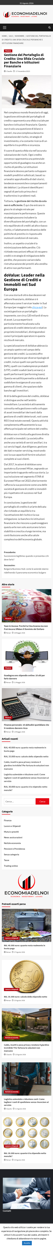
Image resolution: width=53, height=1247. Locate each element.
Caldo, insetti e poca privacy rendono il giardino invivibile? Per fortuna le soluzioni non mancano (26, 765)
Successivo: (26, 569)
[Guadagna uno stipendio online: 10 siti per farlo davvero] (26, 655)
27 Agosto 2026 (19, 952)
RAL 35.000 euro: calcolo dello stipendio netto (26, 756)
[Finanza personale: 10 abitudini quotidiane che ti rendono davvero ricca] (26, 704)
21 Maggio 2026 (19, 682)
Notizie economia (12, 843)
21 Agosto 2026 (20, 1109)
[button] (4, 27)
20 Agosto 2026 (19, 1160)
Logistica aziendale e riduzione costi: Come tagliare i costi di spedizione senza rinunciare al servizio (26, 777)
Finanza (8, 51)
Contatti (7, 1211)
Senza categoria (11, 854)
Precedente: (26, 556)
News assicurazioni (13, 837)
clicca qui (37, 307)
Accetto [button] (27, 1243)
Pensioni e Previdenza (14, 848)
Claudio (9, 71)
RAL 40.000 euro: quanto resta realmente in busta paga (25, 749)
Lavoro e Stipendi (12, 826)
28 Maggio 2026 (19, 633)
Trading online (11, 866)
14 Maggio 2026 (19, 732)
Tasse (6, 860)
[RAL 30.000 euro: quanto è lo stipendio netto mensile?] (26, 1133)
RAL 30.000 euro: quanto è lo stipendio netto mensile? (25, 788)
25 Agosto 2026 (19, 1000)
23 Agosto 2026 (20, 1054)
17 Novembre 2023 (23, 71)
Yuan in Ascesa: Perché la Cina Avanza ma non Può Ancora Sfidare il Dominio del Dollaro (26, 627)
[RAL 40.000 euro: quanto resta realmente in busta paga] (26, 925)
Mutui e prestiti (11, 831)
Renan (8, 633)
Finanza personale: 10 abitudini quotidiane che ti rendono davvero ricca (26, 726)
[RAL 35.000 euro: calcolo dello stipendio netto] (26, 976)
